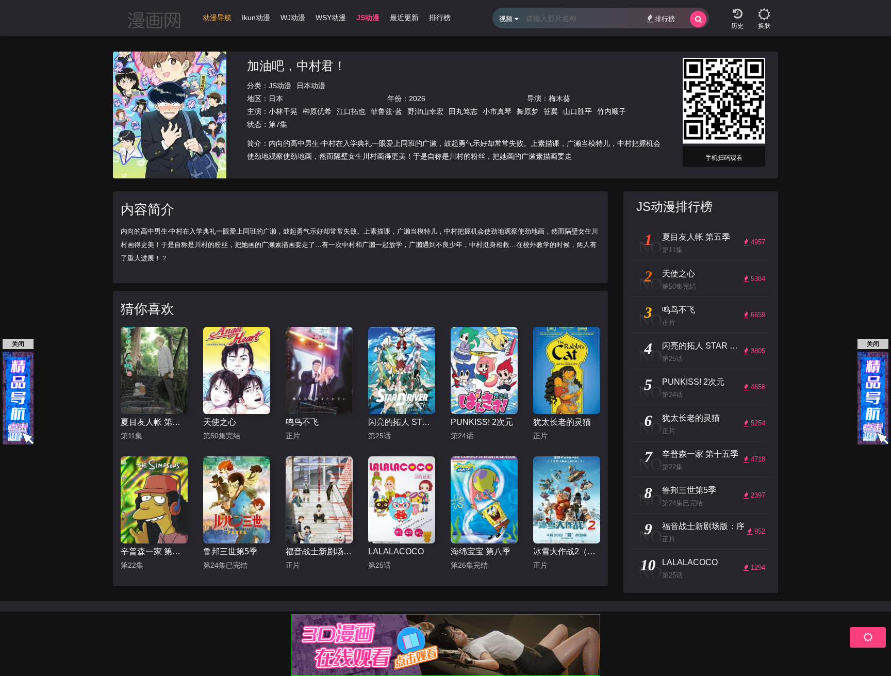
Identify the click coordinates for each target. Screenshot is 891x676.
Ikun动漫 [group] (256, 17)
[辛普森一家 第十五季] (154, 499)
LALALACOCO (396, 551)
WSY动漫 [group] (331, 17)
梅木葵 (559, 98)
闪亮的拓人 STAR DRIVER (401, 422)
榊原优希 (317, 111)
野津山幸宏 (425, 111)
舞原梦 (527, 111)
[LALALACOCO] (401, 499)
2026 (417, 98)
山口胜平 (577, 111)
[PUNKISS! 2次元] (484, 370)
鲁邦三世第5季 (230, 551)
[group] (217, 20)
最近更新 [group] (404, 17)
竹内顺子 (611, 111)
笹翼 (550, 111)
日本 (276, 98)
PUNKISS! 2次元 (482, 422)
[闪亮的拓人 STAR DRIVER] (401, 370)
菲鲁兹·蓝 (386, 111)
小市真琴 (497, 111)
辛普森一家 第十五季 (154, 551)
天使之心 (219, 422)
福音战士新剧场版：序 (319, 551)
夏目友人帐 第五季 (154, 422)
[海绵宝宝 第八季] (484, 499)
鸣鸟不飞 (302, 422)
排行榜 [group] (440, 17)
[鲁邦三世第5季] (236, 499)
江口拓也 (351, 111)
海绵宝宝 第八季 (480, 551)
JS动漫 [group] (368, 17)
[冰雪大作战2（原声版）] (566, 499)
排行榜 (665, 19)
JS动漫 (280, 85)
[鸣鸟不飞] (319, 370)
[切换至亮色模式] (764, 10)
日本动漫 (310, 85)
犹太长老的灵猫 (562, 422)
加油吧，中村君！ (296, 66)
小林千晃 (283, 111)
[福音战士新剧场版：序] (319, 499)
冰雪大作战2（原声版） (566, 551)
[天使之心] (236, 370)
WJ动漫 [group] (292, 17)
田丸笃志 (463, 111)
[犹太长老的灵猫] (566, 370)
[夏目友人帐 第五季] (154, 370)
